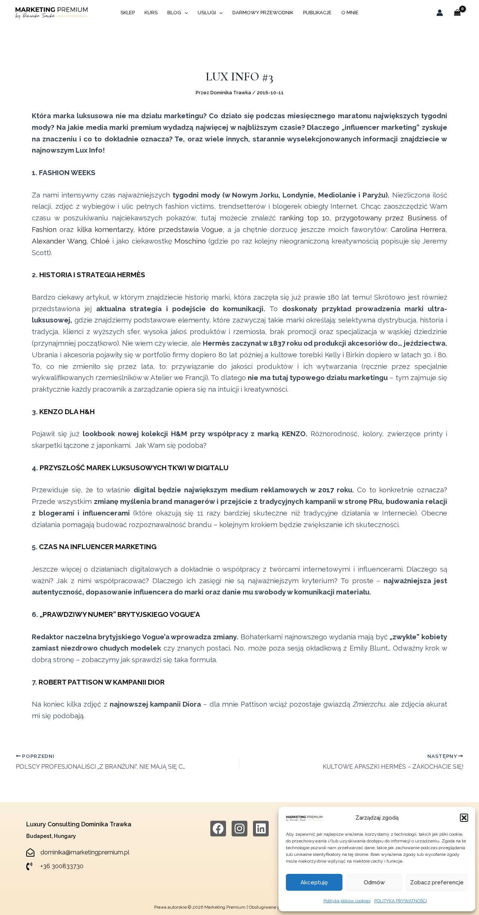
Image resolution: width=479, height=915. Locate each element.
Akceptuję (314, 882)
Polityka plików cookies (346, 900)
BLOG (174, 12)
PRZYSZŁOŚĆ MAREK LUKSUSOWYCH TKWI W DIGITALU (134, 467)
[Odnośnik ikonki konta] (439, 12)
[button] (464, 817)
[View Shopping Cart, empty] (457, 12)
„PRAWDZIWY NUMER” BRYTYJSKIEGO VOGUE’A (120, 614)
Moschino (190, 241)
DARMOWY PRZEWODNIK (262, 12)
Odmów (374, 882)
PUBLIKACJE (317, 12)
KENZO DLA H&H (67, 411)
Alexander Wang (59, 241)
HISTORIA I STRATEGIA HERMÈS (92, 274)
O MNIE (350, 12)
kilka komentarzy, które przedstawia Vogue (150, 229)
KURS (151, 12)
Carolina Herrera (418, 229)
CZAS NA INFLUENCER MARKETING (97, 546)
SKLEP (127, 12)
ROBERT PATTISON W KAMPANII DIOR (102, 682)
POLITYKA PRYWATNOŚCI (400, 900)
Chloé (100, 241)
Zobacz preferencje (437, 882)
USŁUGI (207, 12)
